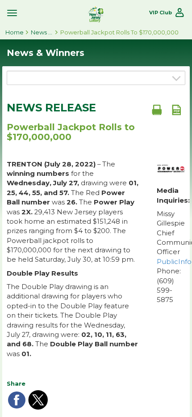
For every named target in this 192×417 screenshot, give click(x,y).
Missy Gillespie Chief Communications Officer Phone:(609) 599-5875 (171, 257)
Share (16, 383)
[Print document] (156, 110)
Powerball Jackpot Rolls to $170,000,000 (119, 32)
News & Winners (42, 32)
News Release (51, 108)
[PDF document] (176, 110)
